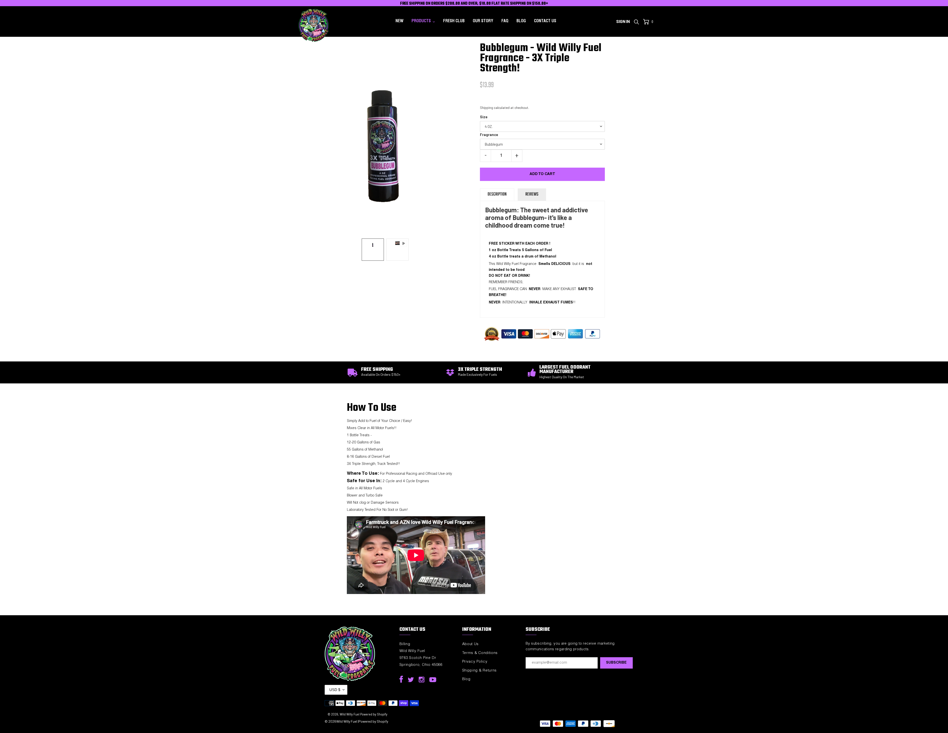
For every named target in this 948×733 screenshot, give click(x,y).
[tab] (497, 194)
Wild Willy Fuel (349, 714)
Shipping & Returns (479, 671)
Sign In (624, 21)
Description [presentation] (497, 194)
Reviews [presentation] (531, 194)
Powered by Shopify (373, 714)
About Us (470, 644)
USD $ (334, 690)
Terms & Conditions (480, 653)
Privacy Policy (475, 662)
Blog (466, 679)
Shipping (486, 107)
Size (484, 117)
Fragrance (489, 134)
